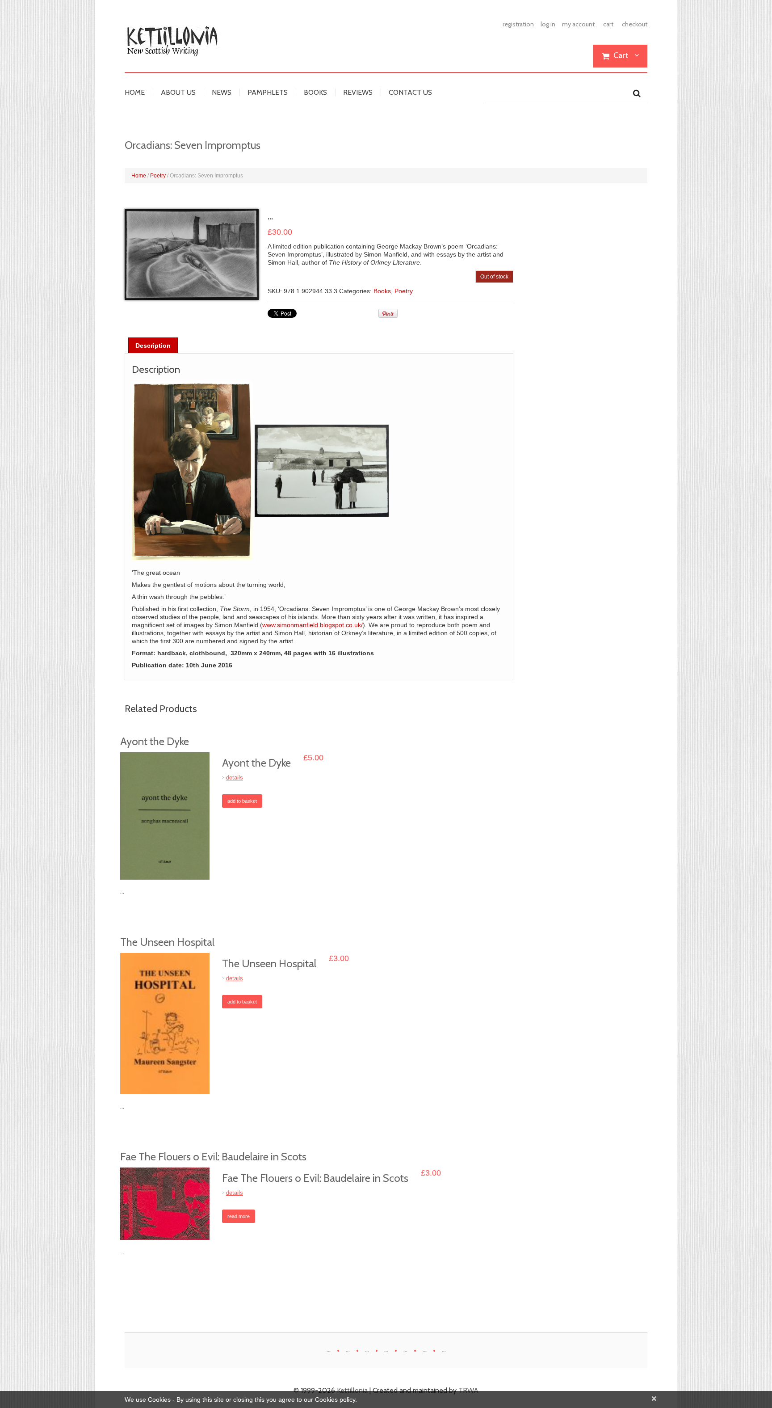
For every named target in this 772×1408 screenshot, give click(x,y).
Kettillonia (352, 1390)
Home (135, 93)
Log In (548, 24)
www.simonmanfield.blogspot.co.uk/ (312, 624)
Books (315, 93)
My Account (578, 24)
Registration (518, 24)
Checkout (634, 24)
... (329, 1349)
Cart (608, 24)
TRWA (468, 1390)
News (221, 93)
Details (234, 777)
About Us (178, 93)
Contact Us (410, 93)
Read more (238, 1216)
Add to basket (242, 801)
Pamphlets (268, 93)
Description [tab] (153, 345)
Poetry (158, 176)
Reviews (358, 93)
